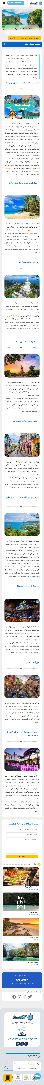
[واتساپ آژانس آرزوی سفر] (26, 1044)
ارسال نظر (22, 856)
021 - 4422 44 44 (17, 2)
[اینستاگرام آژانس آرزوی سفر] (22, 1044)
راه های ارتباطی (31, 1055)
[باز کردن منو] (4, 3)
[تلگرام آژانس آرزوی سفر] (18, 1044)
